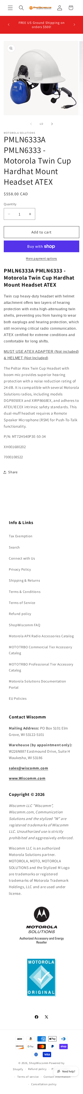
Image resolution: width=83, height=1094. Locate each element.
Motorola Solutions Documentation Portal (37, 684)
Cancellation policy (44, 1084)
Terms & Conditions (25, 591)
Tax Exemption (21, 536)
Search (14, 547)
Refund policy (20, 613)
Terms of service (28, 1077)
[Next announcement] (74, 25)
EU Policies (18, 698)
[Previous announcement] (9, 25)
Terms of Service (22, 602)
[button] (10, 7)
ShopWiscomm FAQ (24, 625)
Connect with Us (22, 558)
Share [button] (12, 472)
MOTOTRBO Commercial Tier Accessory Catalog (40, 650)
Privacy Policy (20, 569)
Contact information (57, 1077)
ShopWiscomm (38, 1063)
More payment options (41, 258)
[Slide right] (52, 124)
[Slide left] (31, 124)
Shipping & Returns (24, 580)
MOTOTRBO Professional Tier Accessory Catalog (41, 667)
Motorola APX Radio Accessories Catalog (41, 636)
